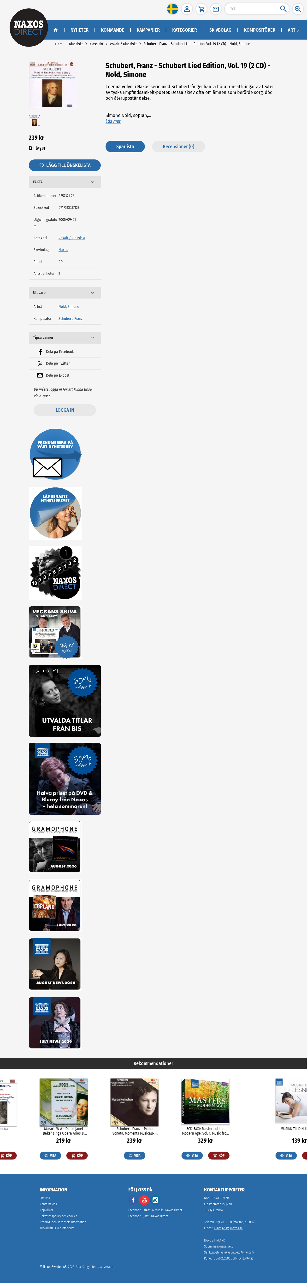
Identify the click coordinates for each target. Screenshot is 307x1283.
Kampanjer (148, 30)
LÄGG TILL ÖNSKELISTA (68, 165)
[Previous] (8, 1099)
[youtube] (144, 1204)
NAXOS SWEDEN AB (216, 1198)
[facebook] (133, 1204)
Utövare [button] (39, 292)
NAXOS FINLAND (214, 1240)
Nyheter (80, 30)
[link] (58, 44)
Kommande (112, 30)
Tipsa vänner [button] (43, 337)
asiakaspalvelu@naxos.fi (237, 1252)
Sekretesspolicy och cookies (58, 1216)
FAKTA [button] (38, 182)
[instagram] (155, 1204)
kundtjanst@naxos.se (228, 1228)
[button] (172, 9)
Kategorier (184, 30)
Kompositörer (259, 30)
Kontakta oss (48, 1204)
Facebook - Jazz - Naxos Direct (148, 1216)
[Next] (298, 1099)
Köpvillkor (46, 1210)
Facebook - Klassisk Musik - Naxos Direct (155, 1210)
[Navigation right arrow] (298, 30)
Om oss (45, 1198)
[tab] (65, 182)
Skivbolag (220, 30)
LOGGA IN (65, 410)
